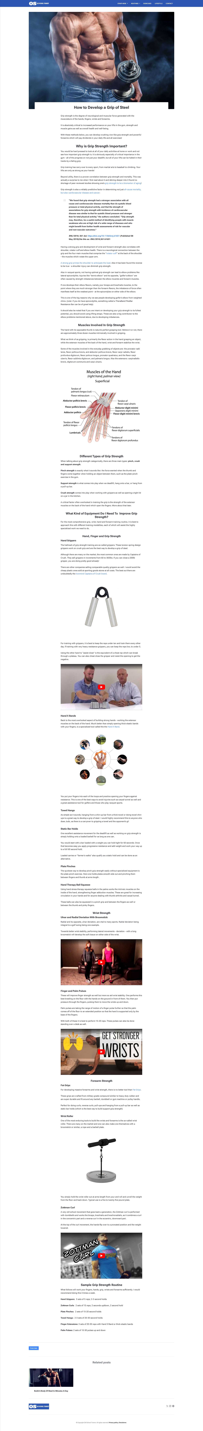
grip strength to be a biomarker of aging (123, 183)
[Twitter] (167, 1406)
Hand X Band (113, 727)
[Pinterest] (173, 1406)
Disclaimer (122, 1422)
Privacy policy (113, 1422)
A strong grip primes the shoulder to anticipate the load (85, 263)
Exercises (147, 3)
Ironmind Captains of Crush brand (91, 573)
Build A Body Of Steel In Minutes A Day (51, 1391)
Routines (135, 3)
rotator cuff (111, 253)
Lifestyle (158, 3)
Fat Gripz (137, 1090)
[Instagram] (170, 1406)
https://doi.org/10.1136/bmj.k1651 (104, 236)
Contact (169, 3)
